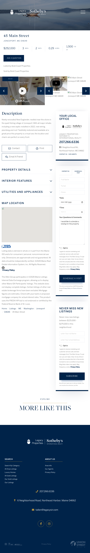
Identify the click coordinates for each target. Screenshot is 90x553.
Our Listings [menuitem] (9, 482)
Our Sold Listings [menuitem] (11, 479)
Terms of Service (77, 288)
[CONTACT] (14, 58)
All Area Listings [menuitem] (11, 469)
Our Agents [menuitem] (49, 469)
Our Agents (72, 154)
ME (19, 309)
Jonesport (40, 309)
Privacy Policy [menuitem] (50, 472)
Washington (29, 309)
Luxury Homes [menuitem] (10, 472)
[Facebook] (41, 524)
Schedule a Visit (78, 172)
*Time (61, 208)
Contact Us (63, 154)
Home (4, 309)
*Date (61, 198)
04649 (7, 312)
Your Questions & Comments (70, 217)
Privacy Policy (8, 270)
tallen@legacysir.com (47, 510)
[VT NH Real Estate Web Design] (78, 544)
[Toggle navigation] (83, 12)
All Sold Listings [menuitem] (11, 476)
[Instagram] (49, 524)
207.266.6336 (69, 142)
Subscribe (72, 376)
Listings (12, 309)
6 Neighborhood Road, (46, 501)
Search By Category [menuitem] (12, 465)
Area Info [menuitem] (48, 465)
